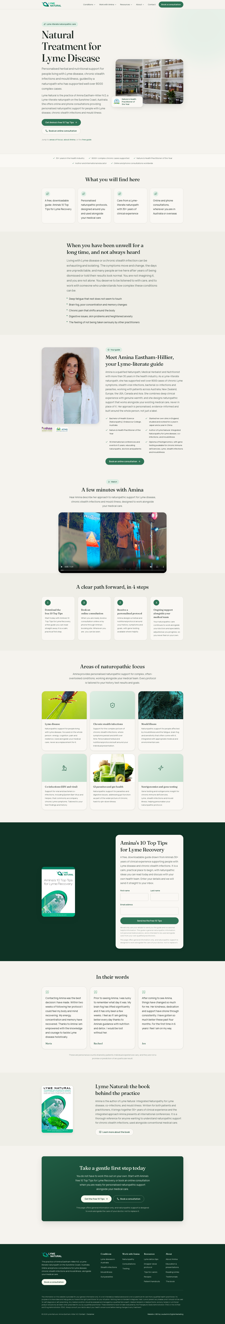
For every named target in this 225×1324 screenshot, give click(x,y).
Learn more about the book (116, 1132)
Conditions (88, 4)
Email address (126, 904)
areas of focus (56, 139)
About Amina (172, 1259)
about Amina (69, 139)
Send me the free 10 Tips (149, 920)
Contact (152, 4)
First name (125, 890)
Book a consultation (171, 4)
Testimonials (172, 1276)
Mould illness (106, 1272)
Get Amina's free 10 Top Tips (59, 122)
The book (170, 1281)
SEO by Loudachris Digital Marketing (169, 1314)
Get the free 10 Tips (95, 1198)
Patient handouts (152, 1281)
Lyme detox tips (151, 1259)
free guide (86, 139)
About (139, 4)
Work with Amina (106, 4)
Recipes (147, 1276)
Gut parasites (107, 1276)
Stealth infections (109, 1267)
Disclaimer (90, 1314)
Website (151, 1314)
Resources (125, 4)
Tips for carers (150, 1272)
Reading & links (172, 1272)
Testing (125, 1268)
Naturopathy (128, 1259)
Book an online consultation (63, 130)
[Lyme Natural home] (51, 4)
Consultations (129, 1263)
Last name (155, 890)
